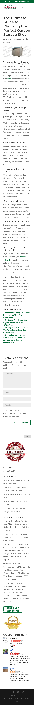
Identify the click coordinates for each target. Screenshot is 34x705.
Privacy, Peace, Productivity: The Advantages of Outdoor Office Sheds (15, 330)
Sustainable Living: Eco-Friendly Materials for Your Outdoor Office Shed (16, 315)
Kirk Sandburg (9, 39)
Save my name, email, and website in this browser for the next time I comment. (15, 413)
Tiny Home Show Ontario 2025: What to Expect (17, 556)
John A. (12, 668)
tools (9, 78)
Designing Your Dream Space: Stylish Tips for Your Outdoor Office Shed (16, 322)
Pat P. (11, 650)
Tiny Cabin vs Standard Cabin (15, 534)
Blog (24, 39)
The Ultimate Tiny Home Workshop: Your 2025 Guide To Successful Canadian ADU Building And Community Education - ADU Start (15, 589)
